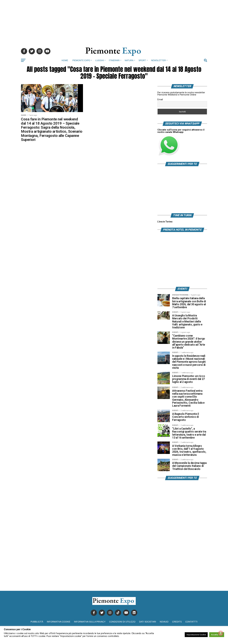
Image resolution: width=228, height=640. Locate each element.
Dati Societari (147, 621)
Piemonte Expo (81, 60)
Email (160, 99)
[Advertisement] (114, 21)
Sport (142, 60)
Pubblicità (37, 621)
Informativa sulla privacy (89, 621)
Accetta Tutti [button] (216, 634)
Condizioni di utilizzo (122, 621)
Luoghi (99, 60)
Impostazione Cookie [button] (196, 634)
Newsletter (158, 60)
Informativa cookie (58, 621)
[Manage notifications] (220, 633)
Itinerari (114, 60)
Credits (177, 621)
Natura (129, 60)
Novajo (164, 621)
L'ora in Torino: (165, 221)
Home (65, 60)
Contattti (191, 621)
